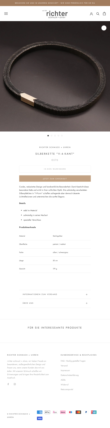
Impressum (65, 370)
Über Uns (28, 303)
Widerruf (64, 384)
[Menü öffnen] (6, 13)
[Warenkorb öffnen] (104, 13)
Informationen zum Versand (40, 294)
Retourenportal (67, 389)
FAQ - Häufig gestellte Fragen (73, 360)
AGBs (63, 379)
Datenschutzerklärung (70, 375)
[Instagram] (15, 384)
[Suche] (97, 13)
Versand (64, 365)
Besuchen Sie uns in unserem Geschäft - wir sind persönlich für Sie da (55, 3)
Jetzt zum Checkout (55, 178)
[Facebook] (8, 384)
